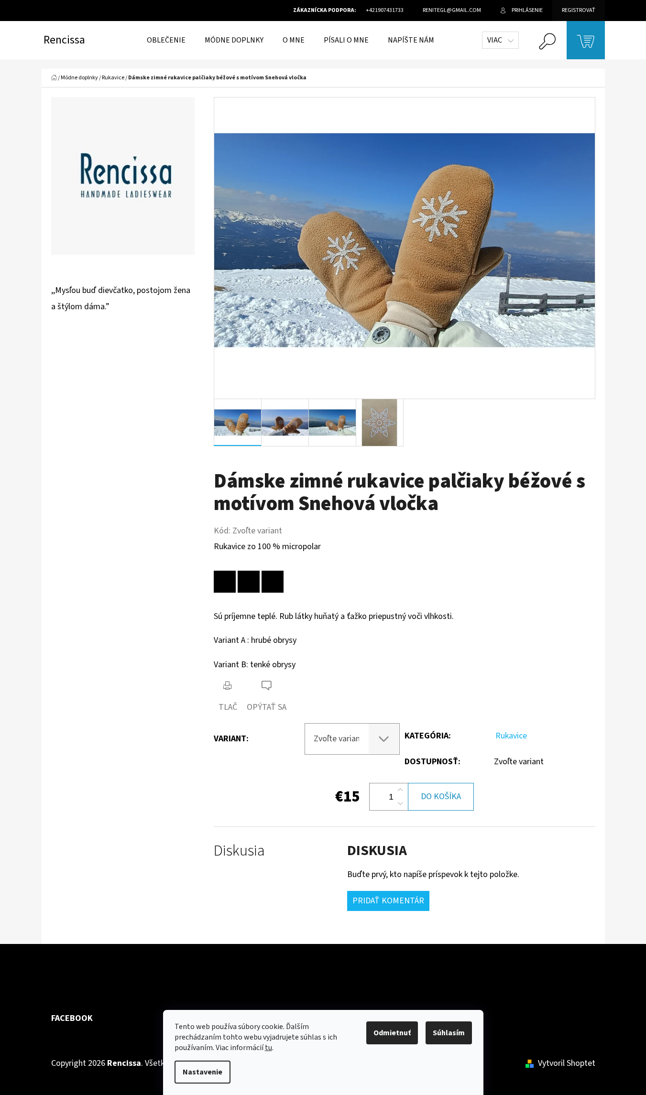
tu (268, 1047)
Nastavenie (202, 1072)
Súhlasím (449, 1033)
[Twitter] (273, 582)
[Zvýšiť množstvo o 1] (400, 790)
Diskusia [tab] (239, 851)
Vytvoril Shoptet (566, 1063)
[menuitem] (166, 40)
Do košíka (441, 796)
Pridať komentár (388, 901)
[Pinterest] (225, 582)
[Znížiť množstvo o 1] (400, 803)
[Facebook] (249, 582)
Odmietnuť (392, 1033)
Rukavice (511, 736)
